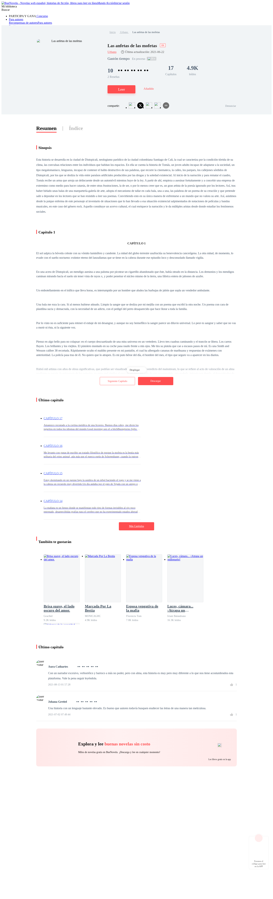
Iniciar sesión (122, 3)
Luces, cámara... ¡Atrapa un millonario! (180, 608)
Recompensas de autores (23, 22)
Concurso (42, 16)
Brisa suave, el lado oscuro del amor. (59, 608)
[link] (113, 32)
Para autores (16, 19)
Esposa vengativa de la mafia (142, 608)
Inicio (113, 32)
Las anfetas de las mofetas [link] (146, 32)
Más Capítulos (136, 526)
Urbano (124, 32)
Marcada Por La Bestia (98, 608)
